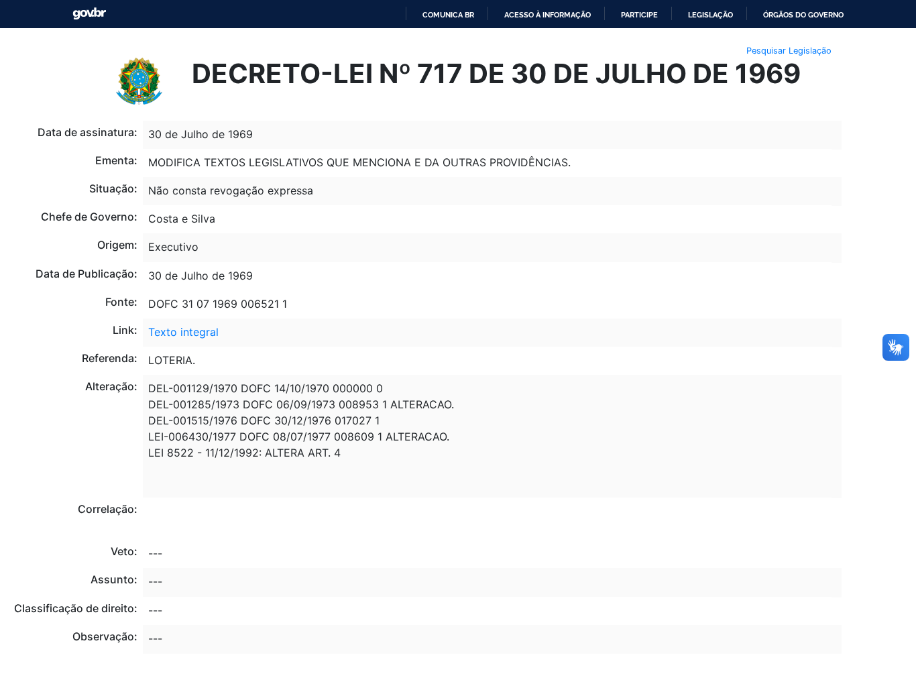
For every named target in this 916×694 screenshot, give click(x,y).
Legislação (710, 14)
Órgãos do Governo (803, 14)
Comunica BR (448, 14)
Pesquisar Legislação (789, 51)
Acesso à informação (547, 14)
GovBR (89, 13)
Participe (639, 14)
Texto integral (183, 332)
